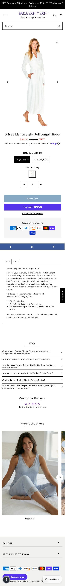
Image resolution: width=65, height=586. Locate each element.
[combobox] (32, 26)
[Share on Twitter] (32, 246)
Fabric (15, 261)
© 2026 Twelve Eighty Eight (15, 581)
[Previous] (7, 82)
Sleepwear (30, 519)
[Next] (57, 82)
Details (7, 261)
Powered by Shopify (39, 581)
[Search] (59, 26)
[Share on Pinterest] (53, 246)
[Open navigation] (9, 15)
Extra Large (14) (41, 159)
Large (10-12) (22, 159)
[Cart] (61, 15)
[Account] (54, 15)
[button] (6, 579)
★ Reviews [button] (62, 295)
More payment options (32, 213)
